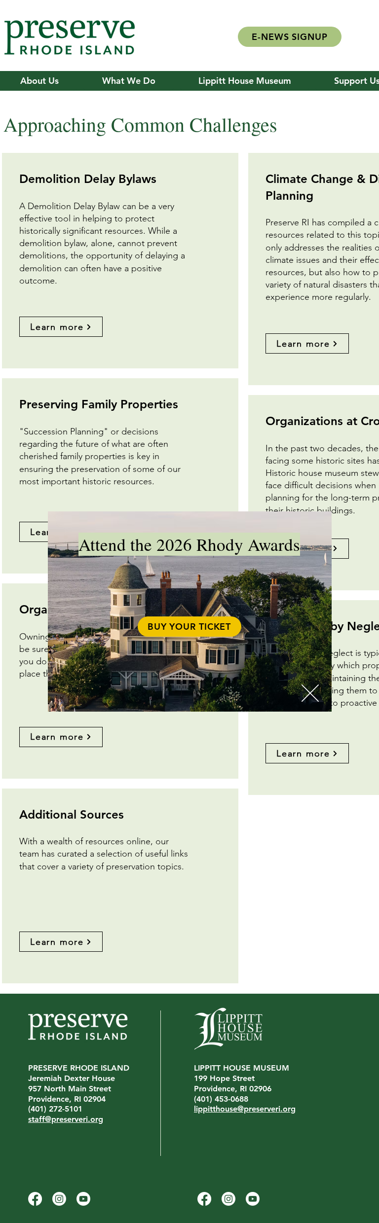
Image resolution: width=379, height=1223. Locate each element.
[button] (310, 693)
